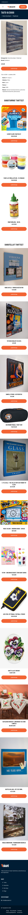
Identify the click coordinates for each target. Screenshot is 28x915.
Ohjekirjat (15, 16)
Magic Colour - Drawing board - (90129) (14, 528)
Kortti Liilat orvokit (14, 670)
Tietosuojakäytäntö (11, 912)
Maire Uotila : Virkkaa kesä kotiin (14, 287)
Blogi (5, 891)
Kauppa (23, 6)
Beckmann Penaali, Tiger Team (14, 425)
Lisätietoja (14, 68)
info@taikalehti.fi (5, 2)
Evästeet (19, 910)
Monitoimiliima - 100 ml (14, 222)
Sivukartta (19, 912)
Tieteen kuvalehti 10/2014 (14, 341)
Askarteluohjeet (7, 16)
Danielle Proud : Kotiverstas (14, 394)
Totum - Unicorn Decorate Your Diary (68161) (14, 572)
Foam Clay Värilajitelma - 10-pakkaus (14, 178)
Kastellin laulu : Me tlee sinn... (14, 789)
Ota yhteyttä (13, 910)
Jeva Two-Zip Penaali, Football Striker (14, 614)
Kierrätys (6, 888)
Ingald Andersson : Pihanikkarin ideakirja (14, 843)
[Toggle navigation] (3, 6)
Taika (5, 882)
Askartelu (6, 885)
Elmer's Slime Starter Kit (14, 134)
